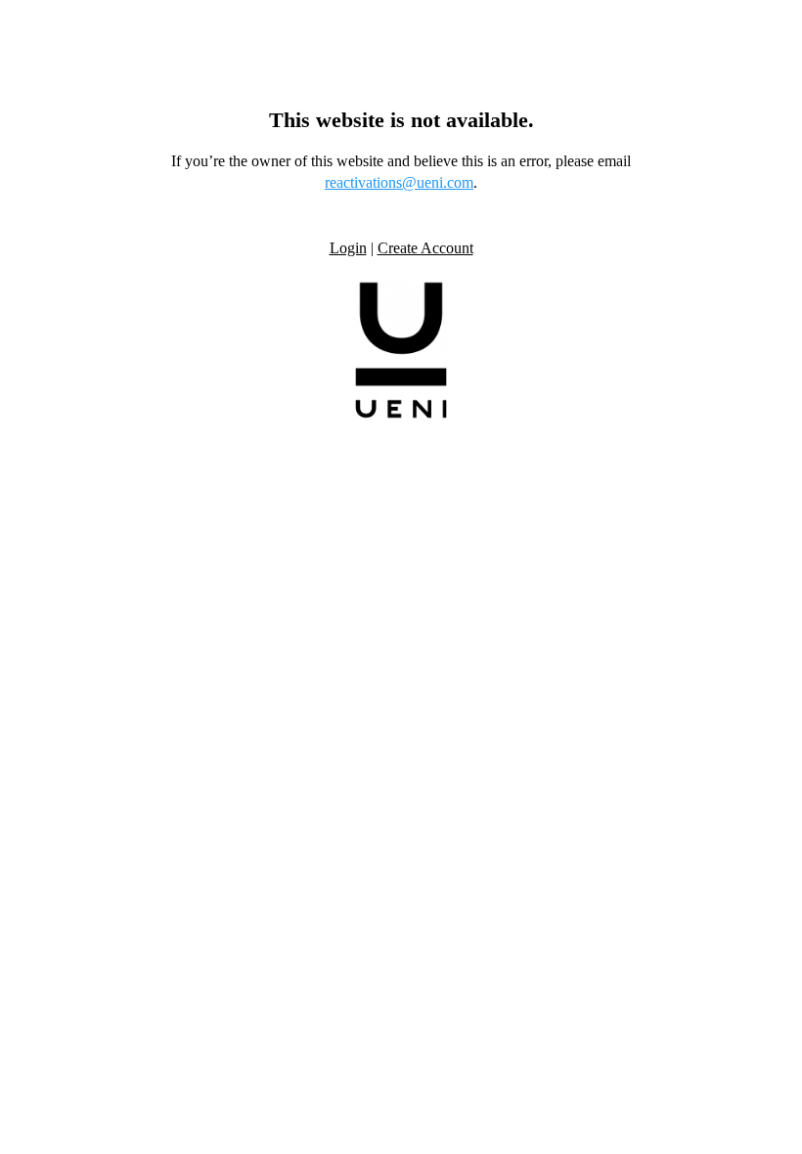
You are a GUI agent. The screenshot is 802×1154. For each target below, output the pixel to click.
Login (348, 248)
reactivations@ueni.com (399, 182)
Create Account (425, 248)
